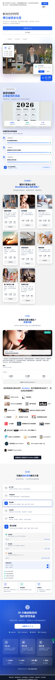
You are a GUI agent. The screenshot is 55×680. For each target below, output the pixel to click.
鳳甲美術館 (33, 403)
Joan (49, 403)
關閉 (44, 6)
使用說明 (37, 677)
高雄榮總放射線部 (42, 417)
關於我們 (11, 677)
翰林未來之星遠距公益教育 (37, 410)
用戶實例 (27, 32)
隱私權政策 (18, 677)
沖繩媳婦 (8, 417)
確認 (41, 71)
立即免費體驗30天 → (46, 167)
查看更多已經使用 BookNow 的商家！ (27, 457)
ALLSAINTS (46, 437)
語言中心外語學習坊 (14, 437)
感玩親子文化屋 (23, 417)
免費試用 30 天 (27, 28)
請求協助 (31, 677)
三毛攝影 (11, 423)
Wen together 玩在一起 (38, 443)
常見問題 (43, 677)
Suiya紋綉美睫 (32, 437)
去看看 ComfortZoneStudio (27, 382)
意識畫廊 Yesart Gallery (15, 450)
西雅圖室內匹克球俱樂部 (29, 423)
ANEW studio (14, 397)
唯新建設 (28, 397)
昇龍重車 (47, 423)
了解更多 (45, 3)
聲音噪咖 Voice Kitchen (16, 443)
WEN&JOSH (11, 410)
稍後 (48, 71)
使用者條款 (25, 677)
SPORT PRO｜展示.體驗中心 (27, 430)
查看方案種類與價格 (32, 669)
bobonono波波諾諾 (16, 403)
